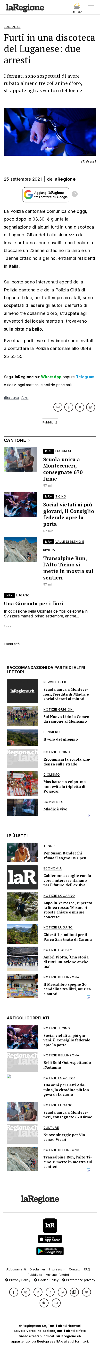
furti (25, 398)
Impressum (57, 1269)
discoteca (11, 398)
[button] (13, 1292)
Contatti (74, 1269)
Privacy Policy (19, 1280)
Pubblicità (35, 1274)
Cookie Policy (47, 1280)
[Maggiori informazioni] (75, 195)
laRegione (64, 179)
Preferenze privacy (80, 1280)
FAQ (87, 1269)
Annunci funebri (57, 1274)
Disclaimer (37, 1269)
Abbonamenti (16, 1269)
